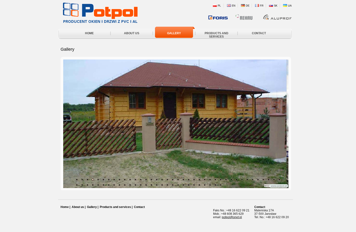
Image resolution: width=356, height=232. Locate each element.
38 (274, 179)
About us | (78, 207)
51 (135, 185)
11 (130, 179)
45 (103, 185)
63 (199, 185)
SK (275, 5)
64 (204, 185)
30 (231, 179)
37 (268, 179)
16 (156, 179)
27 (215, 179)
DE (247, 5)
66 (215, 185)
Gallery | (92, 207)
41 (82, 185)
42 (87, 185)
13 (140, 179)
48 (119, 185)
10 (124, 179)
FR (261, 5)
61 (188, 185)
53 (146, 185)
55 (156, 185)
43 (92, 185)
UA (290, 5)
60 (183, 185)
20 (178, 179)
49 (124, 185)
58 (172, 185)
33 (247, 179)
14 (146, 179)
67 (220, 185)
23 (194, 179)
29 (226, 179)
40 (76, 185)
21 (183, 179)
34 (252, 179)
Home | (65, 207)
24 (199, 179)
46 (108, 185)
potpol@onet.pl (232, 217)
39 (279, 179)
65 (210, 185)
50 (130, 185)
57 (167, 185)
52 (140, 185)
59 (178, 185)
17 (162, 179)
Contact (139, 207)
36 (263, 179)
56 (162, 185)
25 (204, 179)
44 (98, 185)
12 (135, 179)
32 (242, 179)
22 (188, 179)
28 (220, 179)
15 (151, 179)
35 (258, 179)
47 (114, 185)
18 (167, 179)
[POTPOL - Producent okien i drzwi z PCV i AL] (98, 21)
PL (219, 5)
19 (172, 179)
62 (194, 185)
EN (233, 5)
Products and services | (116, 207)
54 (151, 185)
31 (236, 179)
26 (210, 179)
